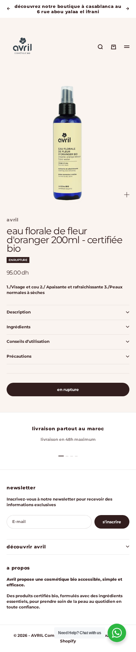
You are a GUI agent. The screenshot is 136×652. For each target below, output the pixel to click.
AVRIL (12, 220)
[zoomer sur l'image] (126, 194)
